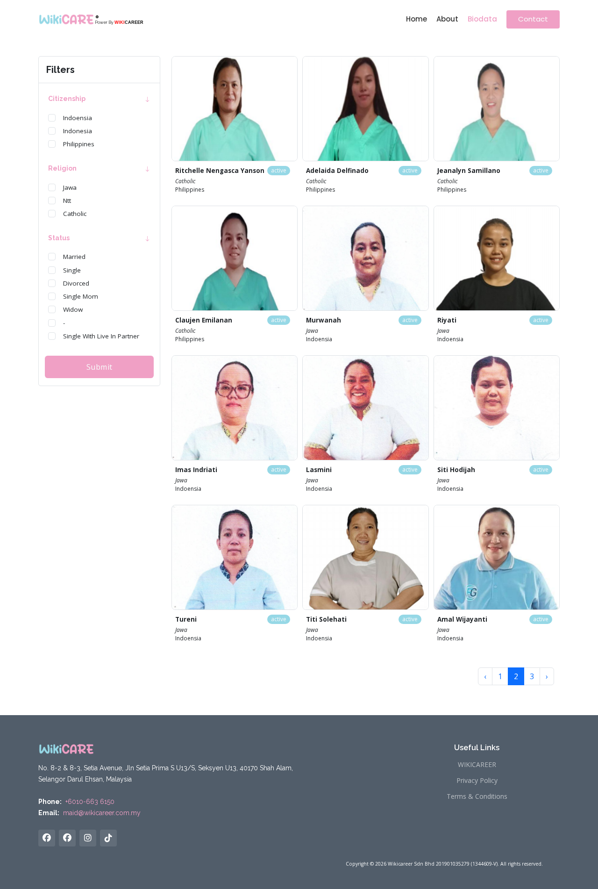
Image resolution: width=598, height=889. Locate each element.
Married (74, 257)
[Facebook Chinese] (46, 838)
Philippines (78, 144)
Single (72, 270)
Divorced (76, 283)
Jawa (70, 187)
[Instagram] (87, 838)
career (128, 22)
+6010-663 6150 (89, 801)
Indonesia (77, 131)
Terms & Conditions (477, 796)
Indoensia (77, 118)
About (447, 19)
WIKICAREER (477, 764)
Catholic (74, 213)
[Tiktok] (108, 838)
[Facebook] (67, 838)
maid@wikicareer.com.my (102, 813)
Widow (73, 310)
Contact (533, 19)
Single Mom (80, 296)
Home (416, 19)
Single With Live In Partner (101, 336)
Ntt (67, 200)
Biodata (482, 19)
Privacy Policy (477, 780)
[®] (66, 19)
